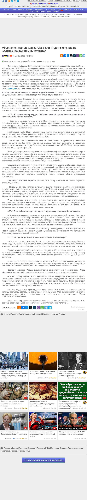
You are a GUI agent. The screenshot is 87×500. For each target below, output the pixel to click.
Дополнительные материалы (36, 1)
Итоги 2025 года (44, 14)
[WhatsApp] (80, 55)
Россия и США (43, 448)
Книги (69, 1)
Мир (49, 11)
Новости (29, 9)
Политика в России (8, 451)
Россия (52, 9)
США (36, 11)
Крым (75, 9)
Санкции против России (30, 314)
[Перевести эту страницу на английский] (3, 56)
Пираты (45, 314)
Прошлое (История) (25, 17)
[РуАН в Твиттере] (12, 1)
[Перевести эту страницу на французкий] (8, 56)
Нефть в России (58, 314)
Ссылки (50, 1)
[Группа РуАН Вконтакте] (3, 1)
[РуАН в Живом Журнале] (15, 1)
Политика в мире (75, 448)
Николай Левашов (42, 17)
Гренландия (77, 14)
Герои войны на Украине (61, 14)
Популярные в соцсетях (60, 17)
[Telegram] (83, 55)
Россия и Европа (58, 448)
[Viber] (77, 55)
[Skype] (50, 307)
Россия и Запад (11, 448)
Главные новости (17, 9)
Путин (59, 9)
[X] (71, 55)
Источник (81, 309)
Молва (63, 1)
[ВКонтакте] (64, 55)
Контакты (84, 1)
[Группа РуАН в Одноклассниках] (9, 1)
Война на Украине (11, 14)
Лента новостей (41, 9)
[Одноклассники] (61, 55)
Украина (67, 9)
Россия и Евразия (27, 448)
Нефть (7, 314)
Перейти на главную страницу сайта (43, 460)
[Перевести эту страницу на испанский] (11, 56)
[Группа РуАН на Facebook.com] (6, 1)
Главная (5, 9)
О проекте (76, 1)
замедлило (12, 88)
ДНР (81, 9)
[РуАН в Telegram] (18, 1)
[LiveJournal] (74, 55)
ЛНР (29, 11)
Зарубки (57, 1)
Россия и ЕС (24, 451)
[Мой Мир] (68, 55)
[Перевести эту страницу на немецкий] (5, 56)
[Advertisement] (43, 31)
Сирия (42, 11)
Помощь (56, 11)
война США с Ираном (27, 14)
